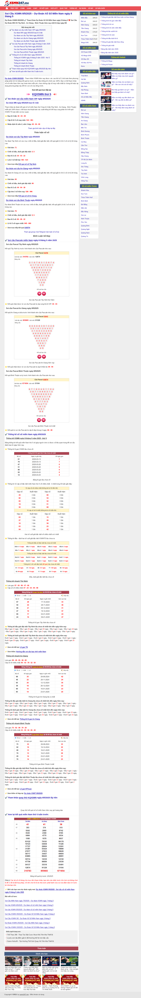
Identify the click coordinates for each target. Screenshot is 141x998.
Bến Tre (84, 128)
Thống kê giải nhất (107, 45)
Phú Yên (84, 222)
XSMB (22, 8)
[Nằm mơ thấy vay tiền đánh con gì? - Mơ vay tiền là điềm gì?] (106, 99)
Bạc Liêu (84, 124)
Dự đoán (82, 8)
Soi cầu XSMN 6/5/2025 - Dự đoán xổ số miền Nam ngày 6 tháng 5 (29, 905)
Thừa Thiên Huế (87, 39)
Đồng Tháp (85, 152)
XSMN (29, 8)
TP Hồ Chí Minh (86, 159)
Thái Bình (84, 76)
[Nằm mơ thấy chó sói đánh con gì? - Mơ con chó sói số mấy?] (106, 84)
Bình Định (84, 201)
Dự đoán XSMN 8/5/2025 (14, 78)
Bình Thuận (85, 138)
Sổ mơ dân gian (118, 69)
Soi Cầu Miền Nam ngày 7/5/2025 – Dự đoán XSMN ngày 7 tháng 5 (29, 901)
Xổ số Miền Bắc (86, 97)
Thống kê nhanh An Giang (23, 63)
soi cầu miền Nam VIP (27, 99)
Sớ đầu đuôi (100, 8)
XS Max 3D (85, 59)
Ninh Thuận (85, 218)
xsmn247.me (24, 994)
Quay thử (63, 8)
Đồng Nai (84, 149)
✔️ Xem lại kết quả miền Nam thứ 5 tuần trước (26, 71)
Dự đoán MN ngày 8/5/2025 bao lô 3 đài (28, 33)
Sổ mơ (90, 8)
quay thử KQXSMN (28, 798)
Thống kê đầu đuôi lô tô (109, 38)
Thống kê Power (107, 64)
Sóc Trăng (84, 166)
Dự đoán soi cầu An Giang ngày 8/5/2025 (28, 38)
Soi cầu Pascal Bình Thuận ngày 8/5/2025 (29, 52)
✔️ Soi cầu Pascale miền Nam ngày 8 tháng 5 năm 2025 (29, 44)
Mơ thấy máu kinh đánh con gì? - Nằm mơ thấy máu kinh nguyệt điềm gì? (123, 76)
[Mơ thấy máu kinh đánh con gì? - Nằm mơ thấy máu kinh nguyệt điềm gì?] (106, 75)
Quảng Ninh (85, 83)
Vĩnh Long (84, 177)
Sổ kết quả (43, 8)
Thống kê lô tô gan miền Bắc (111, 21)
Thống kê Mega (106, 61)
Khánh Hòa (85, 32)
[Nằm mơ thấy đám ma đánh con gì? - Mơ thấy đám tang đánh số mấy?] (106, 107)
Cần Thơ (84, 145)
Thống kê (73, 8)
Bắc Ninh (84, 86)
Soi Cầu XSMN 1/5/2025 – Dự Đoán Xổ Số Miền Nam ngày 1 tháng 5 (30, 927)
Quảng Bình (85, 226)
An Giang (84, 120)
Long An (84, 163)
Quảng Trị (84, 236)
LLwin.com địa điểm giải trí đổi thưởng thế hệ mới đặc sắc (28, 938)
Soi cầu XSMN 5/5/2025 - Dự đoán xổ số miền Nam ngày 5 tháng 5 (29, 909)
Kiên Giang (85, 25)
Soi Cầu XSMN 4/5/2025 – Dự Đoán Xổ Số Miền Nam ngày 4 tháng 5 (30, 914)
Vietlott (54, 8)
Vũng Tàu (84, 181)
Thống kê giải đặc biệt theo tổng (112, 42)
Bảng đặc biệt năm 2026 (109, 49)
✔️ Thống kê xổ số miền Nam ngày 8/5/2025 (25, 55)
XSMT (35, 8)
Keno (83, 66)
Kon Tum (84, 35)
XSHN (83, 100)
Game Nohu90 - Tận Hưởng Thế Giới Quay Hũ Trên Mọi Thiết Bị (30, 941)
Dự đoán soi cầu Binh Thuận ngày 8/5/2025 (29, 41)
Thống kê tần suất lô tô (109, 31)
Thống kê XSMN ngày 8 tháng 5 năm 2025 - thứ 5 (32, 58)
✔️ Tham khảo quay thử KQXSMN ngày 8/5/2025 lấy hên (30, 69)
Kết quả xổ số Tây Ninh (27, 164)
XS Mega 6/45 (86, 55)
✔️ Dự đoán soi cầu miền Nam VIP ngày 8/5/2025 (27, 30)
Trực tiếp (14, 8)
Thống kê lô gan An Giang (30, 719)
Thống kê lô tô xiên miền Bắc (111, 28)
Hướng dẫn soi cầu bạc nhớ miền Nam (31, 652)
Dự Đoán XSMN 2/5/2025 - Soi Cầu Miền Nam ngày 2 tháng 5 (27, 923)
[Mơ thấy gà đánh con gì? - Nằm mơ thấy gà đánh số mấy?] (106, 92)
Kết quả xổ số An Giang (27, 196)
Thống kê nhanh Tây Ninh (23, 60)
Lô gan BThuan (26, 789)
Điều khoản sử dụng (37, 994)
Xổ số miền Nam (89, 106)
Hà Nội (83, 79)
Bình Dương (85, 131)
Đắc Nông (84, 211)
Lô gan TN (24, 647)
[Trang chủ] (16, 3)
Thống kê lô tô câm (108, 35)
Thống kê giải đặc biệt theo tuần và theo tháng (117, 17)
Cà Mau (84, 142)
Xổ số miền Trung (89, 186)
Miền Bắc (84, 18)
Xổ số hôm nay (89, 13)
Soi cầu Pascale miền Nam (20, 240)
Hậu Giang (85, 156)
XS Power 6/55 (86, 52)
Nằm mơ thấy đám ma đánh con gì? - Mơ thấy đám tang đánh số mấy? (123, 107)
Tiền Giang (85, 28)
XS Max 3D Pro (86, 63)
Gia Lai (83, 215)
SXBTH (27, 228)
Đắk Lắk (84, 208)
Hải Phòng (84, 90)
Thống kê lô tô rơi (107, 24)
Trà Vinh (84, 174)
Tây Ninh (84, 170)
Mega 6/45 (85, 42)
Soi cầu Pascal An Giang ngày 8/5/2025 (28, 49)
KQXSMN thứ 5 (41, 94)
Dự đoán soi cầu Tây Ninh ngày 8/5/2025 (28, 35)
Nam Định (84, 93)
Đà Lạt (83, 21)
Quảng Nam (85, 233)
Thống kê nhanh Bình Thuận (24, 66)
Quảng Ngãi (85, 229)
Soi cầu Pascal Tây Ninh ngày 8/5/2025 (28, 46)
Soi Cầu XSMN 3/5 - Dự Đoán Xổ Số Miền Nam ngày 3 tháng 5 (27, 918)
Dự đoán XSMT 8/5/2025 (33, 793)
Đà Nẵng (84, 204)
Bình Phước (85, 135)
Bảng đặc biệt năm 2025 (109, 52)
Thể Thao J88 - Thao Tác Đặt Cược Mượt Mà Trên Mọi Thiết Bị (30, 935)
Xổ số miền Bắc (89, 71)
